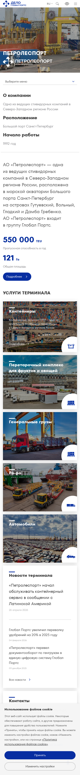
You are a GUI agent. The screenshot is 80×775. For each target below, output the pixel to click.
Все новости (17, 680)
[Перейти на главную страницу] (14, 4)
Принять (40, 755)
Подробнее (14, 276)
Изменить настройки (40, 766)
